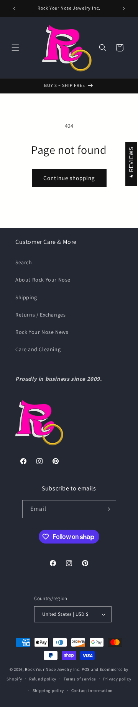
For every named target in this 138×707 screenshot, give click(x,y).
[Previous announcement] (14, 8)
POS (86, 669)
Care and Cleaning (38, 349)
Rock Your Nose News (41, 331)
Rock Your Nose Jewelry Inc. (52, 669)
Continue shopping (69, 178)
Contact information (92, 690)
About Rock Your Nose (43, 279)
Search (23, 262)
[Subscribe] (107, 509)
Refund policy (42, 679)
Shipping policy (48, 690)
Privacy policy (117, 679)
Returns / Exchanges (40, 314)
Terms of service (80, 679)
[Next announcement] (123, 8)
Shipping (26, 297)
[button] (15, 47)
